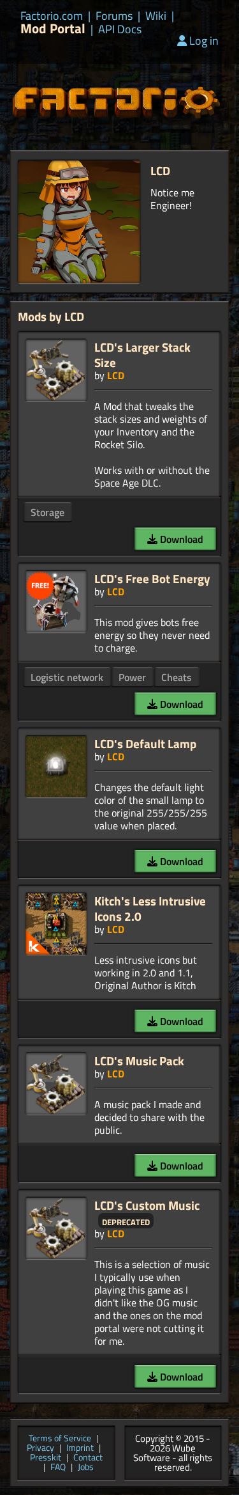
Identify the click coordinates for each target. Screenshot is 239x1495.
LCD (115, 375)
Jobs (86, 1468)
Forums (114, 16)
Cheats (176, 677)
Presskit (45, 1458)
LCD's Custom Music (146, 1205)
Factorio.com (51, 16)
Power (132, 677)
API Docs (119, 29)
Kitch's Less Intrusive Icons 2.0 (150, 908)
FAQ (58, 1468)
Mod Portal (52, 28)
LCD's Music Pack (139, 1060)
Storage (47, 512)
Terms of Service (60, 1439)
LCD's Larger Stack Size (142, 355)
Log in (204, 40)
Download (180, 539)
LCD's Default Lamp (145, 743)
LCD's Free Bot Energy (152, 578)
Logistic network (67, 677)
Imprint (80, 1448)
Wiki (155, 16)
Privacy (40, 1448)
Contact (88, 1458)
